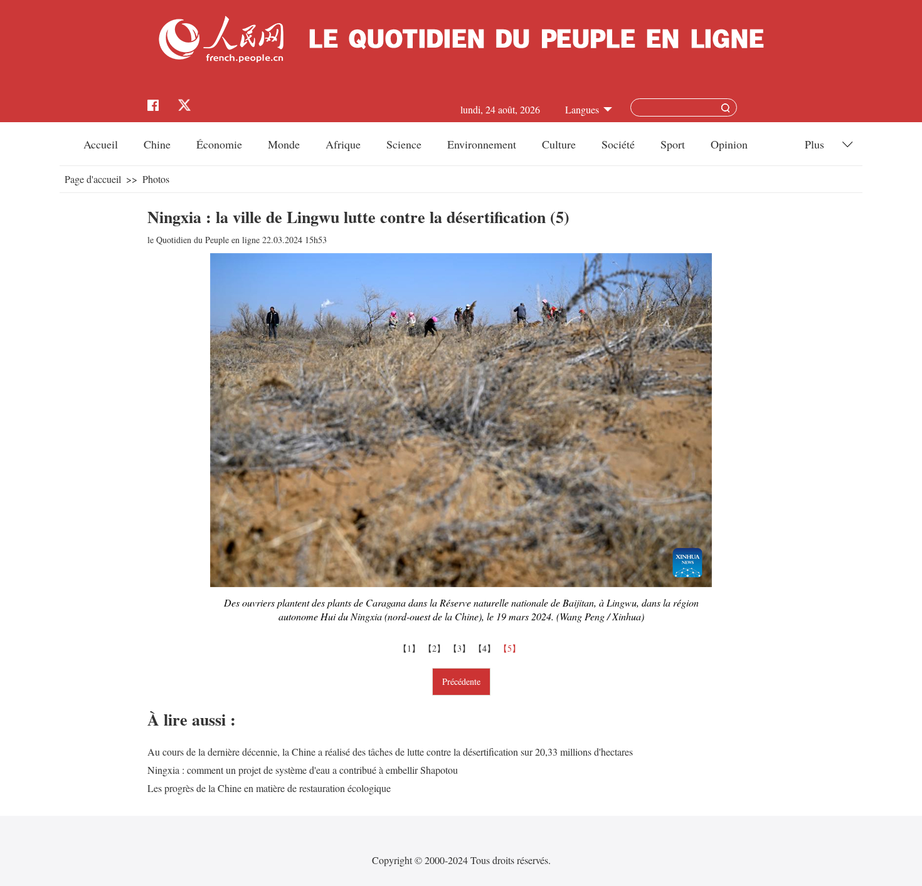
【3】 (461, 648)
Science (403, 144)
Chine (157, 144)
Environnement (481, 144)
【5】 (511, 648)
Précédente (461, 681)
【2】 (435, 648)
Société (618, 144)
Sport (672, 144)
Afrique (343, 144)
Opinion (729, 144)
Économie (219, 144)
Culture (559, 144)
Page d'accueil (93, 178)
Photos (155, 178)
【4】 (486, 648)
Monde (284, 144)
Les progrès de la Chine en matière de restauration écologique (269, 788)
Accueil (100, 144)
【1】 (410, 648)
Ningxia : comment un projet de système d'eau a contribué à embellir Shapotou (302, 769)
